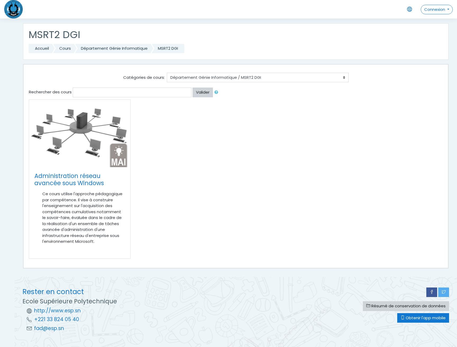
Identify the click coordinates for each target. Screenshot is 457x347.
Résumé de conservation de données (408, 306)
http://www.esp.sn (57, 310)
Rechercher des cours (50, 92)
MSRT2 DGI (168, 48)
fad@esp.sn (49, 328)
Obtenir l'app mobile (425, 318)
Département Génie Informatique (114, 48)
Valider (202, 92)
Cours (65, 48)
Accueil (42, 48)
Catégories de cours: (144, 77)
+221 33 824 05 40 (56, 319)
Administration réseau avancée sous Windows (69, 179)
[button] (217, 92)
